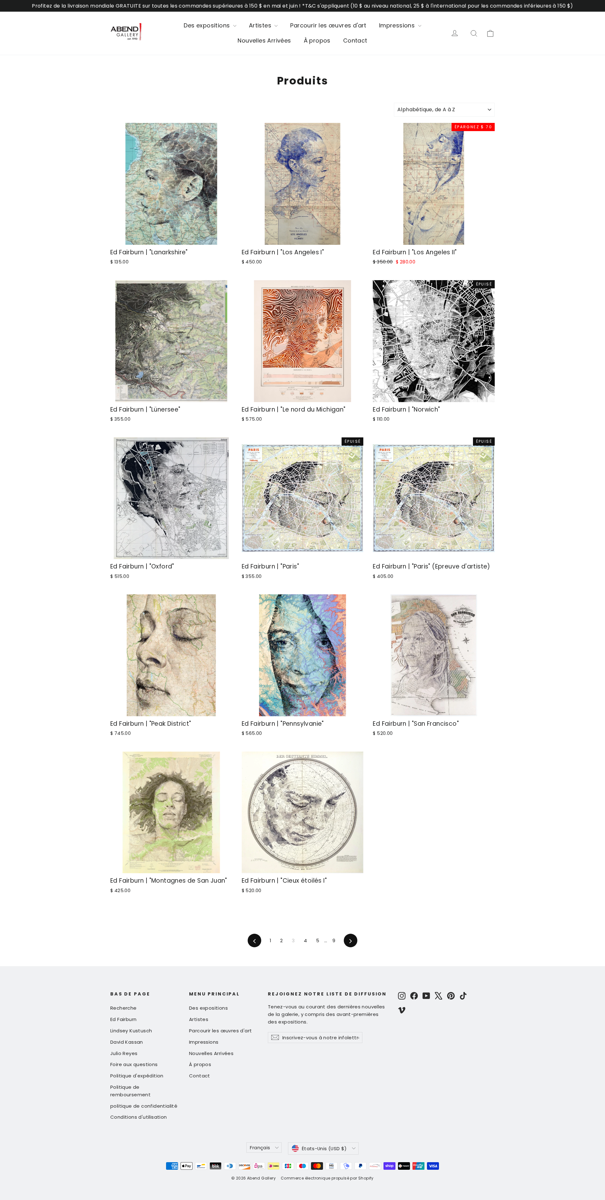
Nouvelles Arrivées (264, 40)
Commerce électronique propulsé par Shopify (327, 1178)
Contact (355, 40)
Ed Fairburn (123, 1019)
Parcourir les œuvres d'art (328, 25)
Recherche (123, 1008)
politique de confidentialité (143, 1106)
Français (260, 1147)
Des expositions (207, 25)
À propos (317, 40)
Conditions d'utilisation (138, 1117)
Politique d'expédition (137, 1075)
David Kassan (126, 1042)
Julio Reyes (123, 1053)
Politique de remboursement (130, 1091)
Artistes (261, 25)
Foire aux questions (134, 1064)
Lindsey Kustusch (131, 1030)
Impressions (398, 25)
